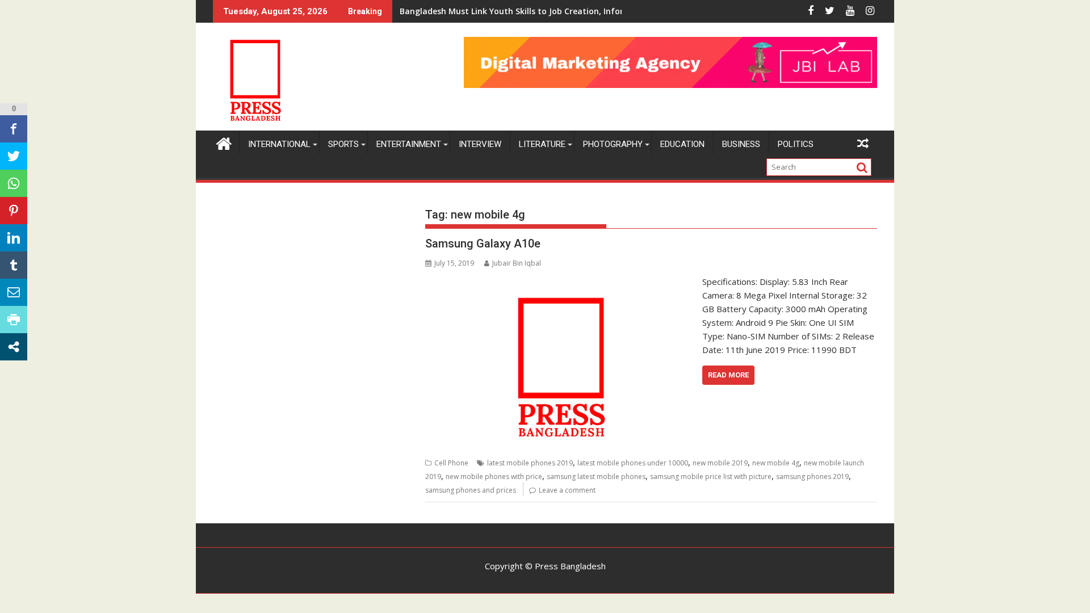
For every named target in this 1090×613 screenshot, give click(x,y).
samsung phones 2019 (812, 476)
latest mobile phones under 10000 (632, 463)
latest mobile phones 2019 (530, 463)
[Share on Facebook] (13, 128)
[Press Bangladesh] (224, 142)
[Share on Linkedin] (13, 237)
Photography (613, 144)
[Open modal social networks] (13, 346)
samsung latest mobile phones (596, 476)
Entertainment (408, 144)
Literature (542, 144)
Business (741, 144)
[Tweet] (13, 156)
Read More (728, 375)
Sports (343, 144)
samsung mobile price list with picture (711, 476)
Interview (480, 144)
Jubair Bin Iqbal (516, 263)
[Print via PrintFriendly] (13, 319)
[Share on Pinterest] (13, 210)
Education (682, 144)
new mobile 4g (775, 463)
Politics (796, 144)
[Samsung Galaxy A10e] (560, 281)
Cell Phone (451, 463)
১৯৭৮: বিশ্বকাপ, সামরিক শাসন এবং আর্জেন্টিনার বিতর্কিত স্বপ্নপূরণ (486, 11)
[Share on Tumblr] (13, 265)
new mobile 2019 (720, 463)
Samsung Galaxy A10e (482, 243)
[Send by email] (13, 292)
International (279, 144)
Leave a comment (567, 490)
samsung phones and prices (470, 490)
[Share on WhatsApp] (13, 183)
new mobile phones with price (494, 476)
